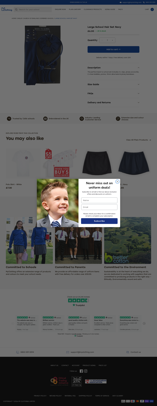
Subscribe (99, 221)
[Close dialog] (117, 181)
